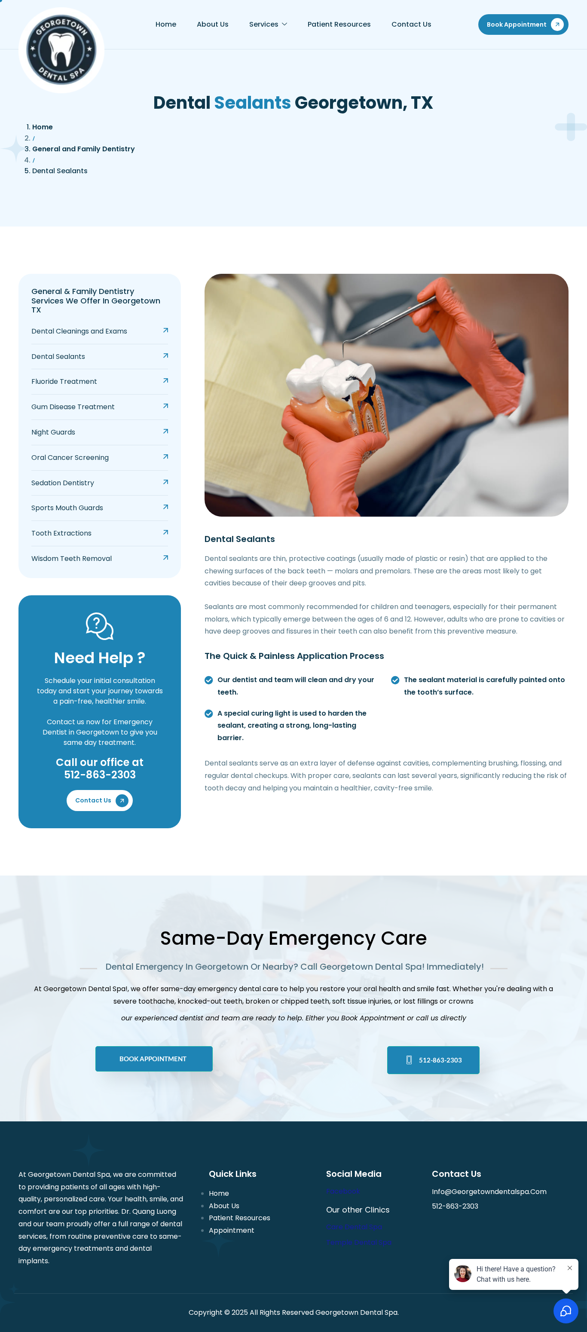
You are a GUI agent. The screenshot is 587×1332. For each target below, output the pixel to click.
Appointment (231, 1230)
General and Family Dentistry (83, 149)
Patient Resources (339, 24)
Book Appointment (152, 1059)
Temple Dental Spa (358, 1242)
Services (263, 24)
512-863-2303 (440, 1060)
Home (166, 24)
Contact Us (411, 24)
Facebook (343, 1191)
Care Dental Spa (354, 1227)
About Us (213, 24)
